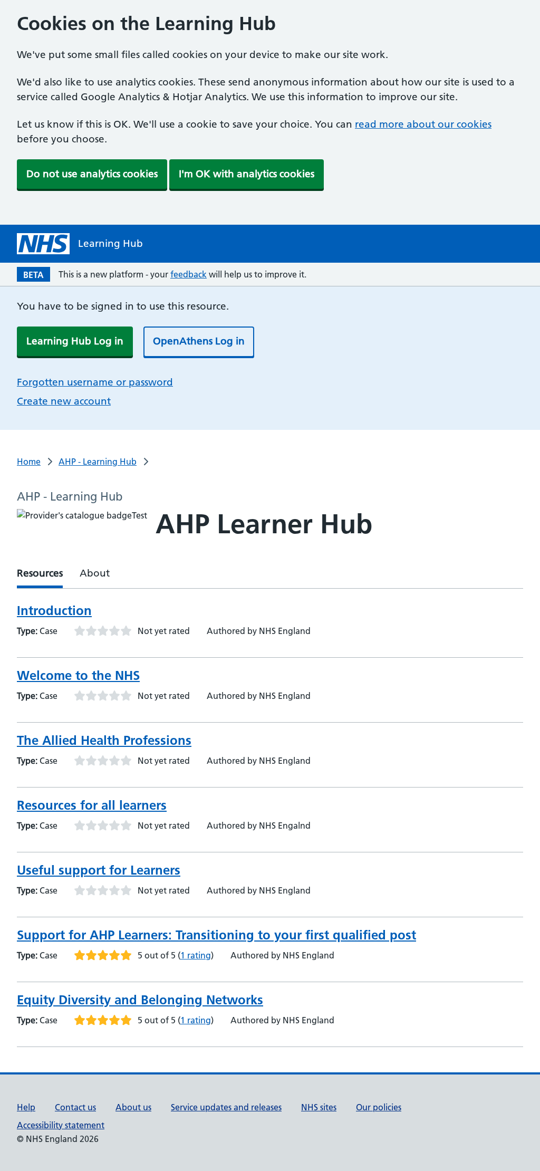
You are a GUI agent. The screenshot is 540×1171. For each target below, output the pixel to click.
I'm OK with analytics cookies (246, 174)
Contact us (75, 1107)
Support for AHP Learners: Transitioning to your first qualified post (216, 935)
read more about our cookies (423, 124)
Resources (40, 573)
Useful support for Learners (98, 870)
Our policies (378, 1107)
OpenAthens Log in (199, 341)
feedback (188, 274)
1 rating (195, 955)
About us (133, 1107)
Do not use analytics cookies (92, 174)
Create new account (64, 401)
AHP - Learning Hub (98, 461)
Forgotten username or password (95, 382)
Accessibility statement (60, 1125)
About (95, 573)
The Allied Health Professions (104, 740)
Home (29, 461)
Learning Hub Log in (74, 341)
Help (26, 1107)
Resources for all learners (92, 805)
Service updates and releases (226, 1107)
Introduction (54, 610)
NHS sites (318, 1107)
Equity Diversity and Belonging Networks (140, 999)
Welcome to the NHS (78, 675)
